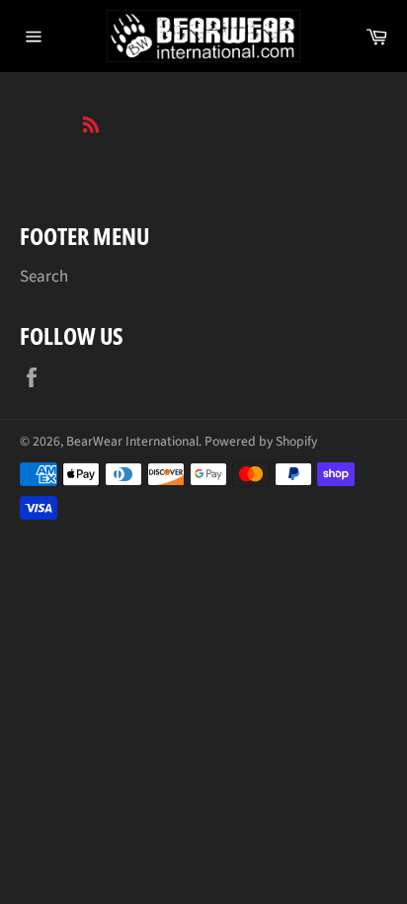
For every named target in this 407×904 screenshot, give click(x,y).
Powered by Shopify (260, 441)
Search (44, 276)
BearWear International (132, 441)
